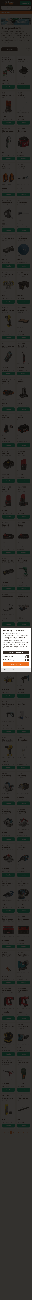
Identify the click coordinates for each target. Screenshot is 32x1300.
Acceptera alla (16, 664)
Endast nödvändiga (16, 652)
